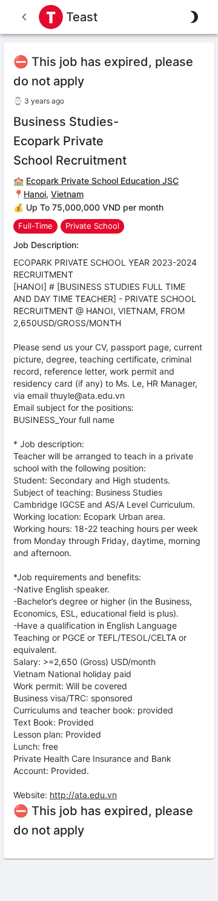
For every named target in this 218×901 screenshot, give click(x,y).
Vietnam (67, 194)
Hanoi (35, 194)
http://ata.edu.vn (83, 795)
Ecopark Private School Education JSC (102, 180)
